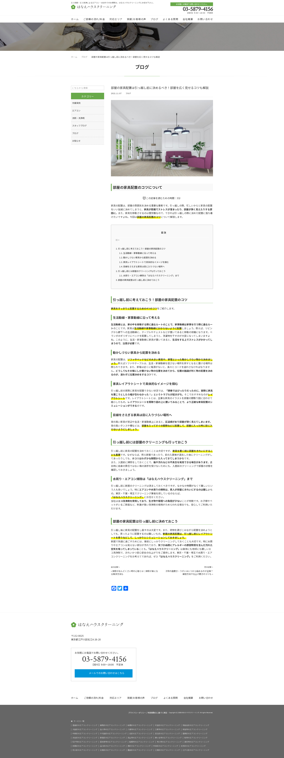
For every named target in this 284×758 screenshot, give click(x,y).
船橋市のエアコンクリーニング (141, 742)
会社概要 (188, 19)
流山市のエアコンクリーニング (140, 738)
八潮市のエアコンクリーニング (140, 729)
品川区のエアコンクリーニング (112, 746)
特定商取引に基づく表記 (157, 713)
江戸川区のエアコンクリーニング (196, 750)
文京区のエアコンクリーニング (193, 746)
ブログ (154, 19)
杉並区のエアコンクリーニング (167, 725)
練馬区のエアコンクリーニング (112, 725)
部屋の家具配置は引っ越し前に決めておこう (138, 279)
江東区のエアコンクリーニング (167, 750)
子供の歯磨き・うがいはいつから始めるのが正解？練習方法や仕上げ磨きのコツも (189, 572)
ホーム (75, 19)
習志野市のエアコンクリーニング (113, 742)
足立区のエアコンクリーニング (167, 733)
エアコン (76, 110)
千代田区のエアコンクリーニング (113, 733)
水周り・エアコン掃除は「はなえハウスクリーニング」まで (151, 275)
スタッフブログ (79, 125)
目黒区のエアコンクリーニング (84, 746)
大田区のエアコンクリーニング (84, 729)
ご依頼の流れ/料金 (94, 19)
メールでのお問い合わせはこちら (106, 673)
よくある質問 (170, 19)
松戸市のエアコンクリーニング (84, 742)
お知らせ (76, 140)
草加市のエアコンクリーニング (195, 729)
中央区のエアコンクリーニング (165, 746)
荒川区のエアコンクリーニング (84, 750)
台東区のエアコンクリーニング (112, 750)
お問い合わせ (205, 19)
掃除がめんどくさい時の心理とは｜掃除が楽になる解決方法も (134, 572)
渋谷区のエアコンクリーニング (84, 738)
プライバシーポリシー (137, 713)
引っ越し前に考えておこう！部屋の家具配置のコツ (142, 248)
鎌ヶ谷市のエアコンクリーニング (168, 738)
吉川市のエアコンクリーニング (112, 729)
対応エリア (115, 19)
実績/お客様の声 (136, 19)
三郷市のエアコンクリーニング (167, 729)
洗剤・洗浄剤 (78, 118)
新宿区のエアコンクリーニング (112, 738)
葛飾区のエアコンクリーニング (195, 733)
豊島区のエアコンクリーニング (84, 725)
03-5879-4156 (198, 9)
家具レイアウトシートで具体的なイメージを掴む (146, 262)
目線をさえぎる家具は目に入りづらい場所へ (144, 266)
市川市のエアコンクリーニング (169, 742)
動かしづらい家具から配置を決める (139, 257)
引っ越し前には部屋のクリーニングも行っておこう (142, 271)
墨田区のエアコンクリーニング (140, 750)
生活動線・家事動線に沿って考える (139, 253)
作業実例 (76, 102)
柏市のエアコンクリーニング (195, 738)
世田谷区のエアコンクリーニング (196, 725)
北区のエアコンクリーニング (140, 733)
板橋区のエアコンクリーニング (140, 725)
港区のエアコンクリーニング (139, 746)
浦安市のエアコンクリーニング (196, 742)
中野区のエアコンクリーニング (84, 733)
